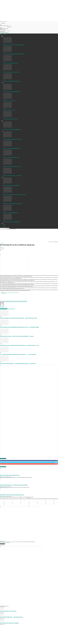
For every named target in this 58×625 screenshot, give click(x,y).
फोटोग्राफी (4, 224)
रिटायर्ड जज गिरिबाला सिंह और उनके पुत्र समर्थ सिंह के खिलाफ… (12, 221)
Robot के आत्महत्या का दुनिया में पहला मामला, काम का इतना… (11, 72)
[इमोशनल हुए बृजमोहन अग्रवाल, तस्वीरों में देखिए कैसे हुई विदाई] (7, 89)
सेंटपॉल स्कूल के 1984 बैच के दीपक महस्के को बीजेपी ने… (11, 212)
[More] (12, 252)
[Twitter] (4, 251)
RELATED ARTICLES (3, 308)
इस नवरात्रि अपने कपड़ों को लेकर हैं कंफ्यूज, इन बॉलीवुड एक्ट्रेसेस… (12, 129)
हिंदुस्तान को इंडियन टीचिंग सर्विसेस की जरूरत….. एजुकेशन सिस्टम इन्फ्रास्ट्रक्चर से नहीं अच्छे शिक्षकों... (14, 485)
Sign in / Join (3, 23)
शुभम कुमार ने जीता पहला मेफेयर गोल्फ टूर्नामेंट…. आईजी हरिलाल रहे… (12, 175)
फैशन (2, 121)
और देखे (2, 223)
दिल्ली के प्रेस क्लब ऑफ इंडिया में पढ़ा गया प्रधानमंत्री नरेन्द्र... (8, 611)
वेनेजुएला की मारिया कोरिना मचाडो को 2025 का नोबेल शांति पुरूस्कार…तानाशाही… (14, 44)
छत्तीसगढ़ (4, 211)
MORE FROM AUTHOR (11, 308)
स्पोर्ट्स (4, 137)
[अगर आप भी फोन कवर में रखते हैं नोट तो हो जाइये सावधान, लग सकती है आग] (7, 98)
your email (8, 30)
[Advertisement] (29, 235)
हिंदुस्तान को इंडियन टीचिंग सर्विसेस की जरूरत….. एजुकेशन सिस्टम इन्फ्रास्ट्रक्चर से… (15, 194)
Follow (56, 462)
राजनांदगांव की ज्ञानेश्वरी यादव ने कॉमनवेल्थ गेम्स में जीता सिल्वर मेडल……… (13, 139)
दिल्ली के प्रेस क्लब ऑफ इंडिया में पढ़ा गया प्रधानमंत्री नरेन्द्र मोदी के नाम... (10, 475)
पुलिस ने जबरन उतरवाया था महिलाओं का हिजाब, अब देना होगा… (11, 81)
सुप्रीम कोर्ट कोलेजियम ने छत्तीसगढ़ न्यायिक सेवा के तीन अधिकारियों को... (9, 623)
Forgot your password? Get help (4, 28)
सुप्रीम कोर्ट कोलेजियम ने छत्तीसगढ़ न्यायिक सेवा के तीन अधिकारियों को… (13, 203)
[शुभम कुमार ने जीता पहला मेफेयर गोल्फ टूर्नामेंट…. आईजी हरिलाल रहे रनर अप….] (7, 173)
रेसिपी (3, 225)
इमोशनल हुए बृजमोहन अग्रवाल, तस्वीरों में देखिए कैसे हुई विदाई (11, 91)
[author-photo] (2, 305)
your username (9, 26)
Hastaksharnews (2, 247)
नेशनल (4, 117)
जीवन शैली (2, 82)
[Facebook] (1, 251)
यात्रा (4, 83)
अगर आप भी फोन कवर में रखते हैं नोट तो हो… (9, 100)
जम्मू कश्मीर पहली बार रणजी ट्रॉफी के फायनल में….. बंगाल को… (11, 157)
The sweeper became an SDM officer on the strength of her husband (10, 292)
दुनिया (2, 36)
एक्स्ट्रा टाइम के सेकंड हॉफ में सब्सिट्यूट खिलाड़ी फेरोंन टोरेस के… (12, 148)
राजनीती (2, 177)
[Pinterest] (7, 251)
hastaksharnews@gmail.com (6, 542)
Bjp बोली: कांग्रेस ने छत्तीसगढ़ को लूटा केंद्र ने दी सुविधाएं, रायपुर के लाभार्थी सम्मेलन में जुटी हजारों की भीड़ (15, 301)
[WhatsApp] (10, 251)
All (3, 83)
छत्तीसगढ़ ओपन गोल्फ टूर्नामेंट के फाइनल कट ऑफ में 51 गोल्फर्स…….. (12, 166)
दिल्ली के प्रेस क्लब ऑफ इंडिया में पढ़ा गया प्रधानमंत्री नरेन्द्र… (11, 185)
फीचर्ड (0, 486)
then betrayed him (4, 293)
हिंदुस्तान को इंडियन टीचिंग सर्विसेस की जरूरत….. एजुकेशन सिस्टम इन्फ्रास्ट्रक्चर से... (11, 617)
